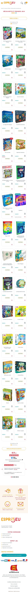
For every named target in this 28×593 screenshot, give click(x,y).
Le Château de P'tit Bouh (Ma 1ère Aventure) (20, 181)
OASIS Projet (10, 591)
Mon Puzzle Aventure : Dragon (7, 97)
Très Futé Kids (7, 152)
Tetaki (7, 430)
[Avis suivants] (26, 469)
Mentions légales (14, 586)
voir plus (15, 469)
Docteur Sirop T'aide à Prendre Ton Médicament (7, 264)
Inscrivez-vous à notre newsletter (14, 555)
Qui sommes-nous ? (6, 546)
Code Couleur (20, 347)
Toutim (7, 402)
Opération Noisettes (20, 152)
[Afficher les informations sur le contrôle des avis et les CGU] (22, 459)
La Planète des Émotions (7, 291)
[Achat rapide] (12, 45)
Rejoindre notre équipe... (7, 547)
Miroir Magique (20, 263)
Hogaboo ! (20, 210)
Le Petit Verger (20, 319)
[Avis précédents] (2, 469)
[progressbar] (14, 23)
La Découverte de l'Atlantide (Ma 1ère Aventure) (20, 236)
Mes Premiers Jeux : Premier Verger (7, 348)
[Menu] (2, 3)
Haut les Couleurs (20, 96)
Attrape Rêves (20, 375)
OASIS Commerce (17, 591)
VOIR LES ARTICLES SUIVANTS (13, 448)
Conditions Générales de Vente (14, 581)
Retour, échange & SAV (7, 537)
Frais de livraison (6, 535)
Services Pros (5, 544)
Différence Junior (7, 375)
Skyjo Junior (7, 235)
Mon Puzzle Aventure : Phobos (7, 42)
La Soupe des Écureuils (20, 291)
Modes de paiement (6, 533)
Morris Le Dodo (20, 402)
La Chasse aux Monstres (7, 319)
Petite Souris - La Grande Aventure (7, 209)
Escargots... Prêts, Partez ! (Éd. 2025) (20, 42)
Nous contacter (14, 584)
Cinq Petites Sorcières (20, 124)
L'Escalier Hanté (7, 68)
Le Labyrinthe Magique (7, 124)
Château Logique (20, 430)
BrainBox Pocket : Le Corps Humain (7, 181)
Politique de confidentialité (14, 588)
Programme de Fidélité (7, 542)
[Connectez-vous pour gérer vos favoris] (12, 49)
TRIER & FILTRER (14, 18)
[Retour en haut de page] (25, 589)
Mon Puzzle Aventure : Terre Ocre (20, 69)
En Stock (8, 47)
